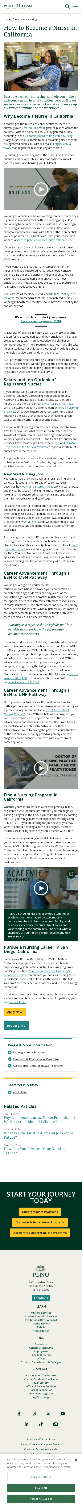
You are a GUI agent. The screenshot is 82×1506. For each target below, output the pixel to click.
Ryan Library (41, 1382)
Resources (19, 19)
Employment (41, 1351)
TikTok (41, 1424)
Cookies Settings (41, 1477)
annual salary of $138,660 (23, 682)
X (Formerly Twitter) (48, 1413)
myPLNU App (41, 1397)
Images (55, 1424)
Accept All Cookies (41, 1498)
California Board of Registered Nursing (48, 136)
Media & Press (41, 1323)
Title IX (41, 1327)
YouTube (62, 1413)
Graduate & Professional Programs (36, 1059)
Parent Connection (41, 1390)
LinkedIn (26, 1424)
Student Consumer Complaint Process (41, 1444)
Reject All (41, 1488)
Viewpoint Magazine (41, 1393)
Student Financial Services (41, 1316)
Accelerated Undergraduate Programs (38, 1065)
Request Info (16, 1025)
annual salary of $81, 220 (57, 403)
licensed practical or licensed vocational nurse (45, 240)
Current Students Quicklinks (41, 1379)
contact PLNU (17, 1002)
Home (7, 19)
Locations (41, 1298)
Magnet (32, 521)
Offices (41, 1358)
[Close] (76, 1460)
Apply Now (15, 1012)
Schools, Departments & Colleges (41, 1362)
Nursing (32, 19)
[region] (41, 1480)
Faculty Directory (41, 1355)
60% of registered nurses (37, 486)
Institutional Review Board (41, 1320)
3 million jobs (30, 128)
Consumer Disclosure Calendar (41, 1449)
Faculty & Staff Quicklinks (41, 1375)
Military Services (41, 1312)
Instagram (33, 1413)
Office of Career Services (41, 1386)
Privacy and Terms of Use (41, 1439)
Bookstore (41, 1344)
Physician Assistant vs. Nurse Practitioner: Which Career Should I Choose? (39, 1120)
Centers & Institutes (41, 1347)
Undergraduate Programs (30, 1052)
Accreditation (41, 1330)
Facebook (19, 1413)
